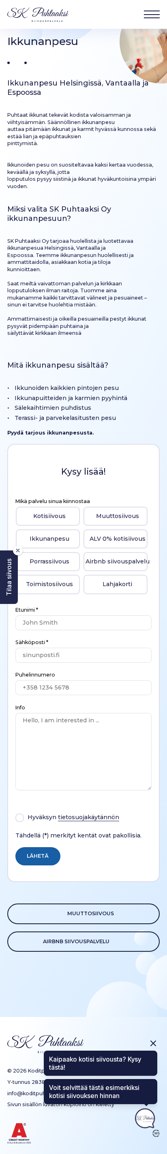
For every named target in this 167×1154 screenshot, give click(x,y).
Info (20, 707)
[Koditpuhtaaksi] (38, 14)
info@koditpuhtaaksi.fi (36, 1093)
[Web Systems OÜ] (156, 1133)
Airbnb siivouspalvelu (76, 941)
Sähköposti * (31, 642)
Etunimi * (26, 610)
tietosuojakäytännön (88, 817)
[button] (9, 577)
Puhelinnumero (35, 675)
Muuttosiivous (90, 913)
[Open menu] (152, 14)
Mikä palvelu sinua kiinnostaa (52, 501)
